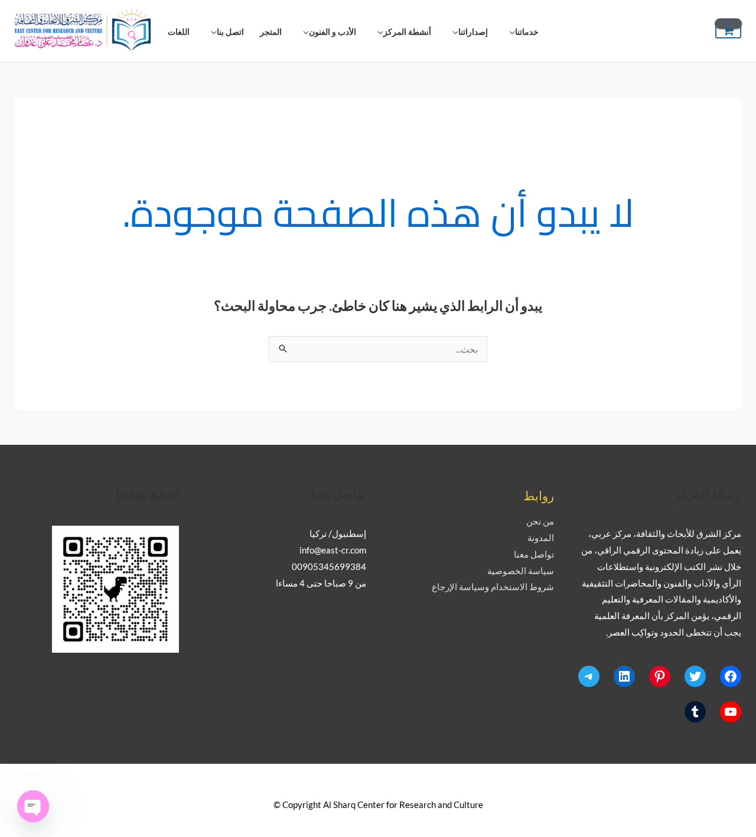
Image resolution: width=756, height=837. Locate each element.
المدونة (540, 537)
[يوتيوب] (730, 711)
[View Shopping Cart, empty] (728, 31)
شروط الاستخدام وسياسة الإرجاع (493, 586)
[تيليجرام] (588, 676)
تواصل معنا (534, 554)
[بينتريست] (659, 676)
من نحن (540, 521)
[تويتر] (695, 676)
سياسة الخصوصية (520, 570)
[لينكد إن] (624, 676)
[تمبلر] (695, 711)
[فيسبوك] (730, 676)
